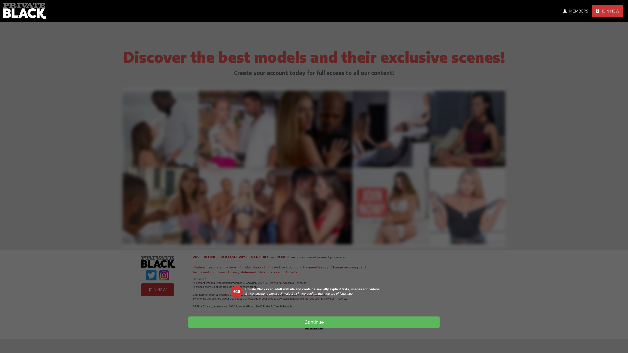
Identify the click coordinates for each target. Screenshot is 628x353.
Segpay (238, 257)
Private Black (25, 11)
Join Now (610, 11)
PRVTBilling (204, 257)
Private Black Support (284, 267)
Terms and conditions (209, 272)
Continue (314, 322)
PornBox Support (251, 267)
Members (578, 11)
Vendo (282, 257)
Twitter (151, 275)
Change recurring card (348, 267)
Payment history (315, 267)
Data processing (271, 272)
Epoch (224, 257)
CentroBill (257, 257)
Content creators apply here (214, 267)
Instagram (164, 275)
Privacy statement (242, 272)
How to (291, 272)
